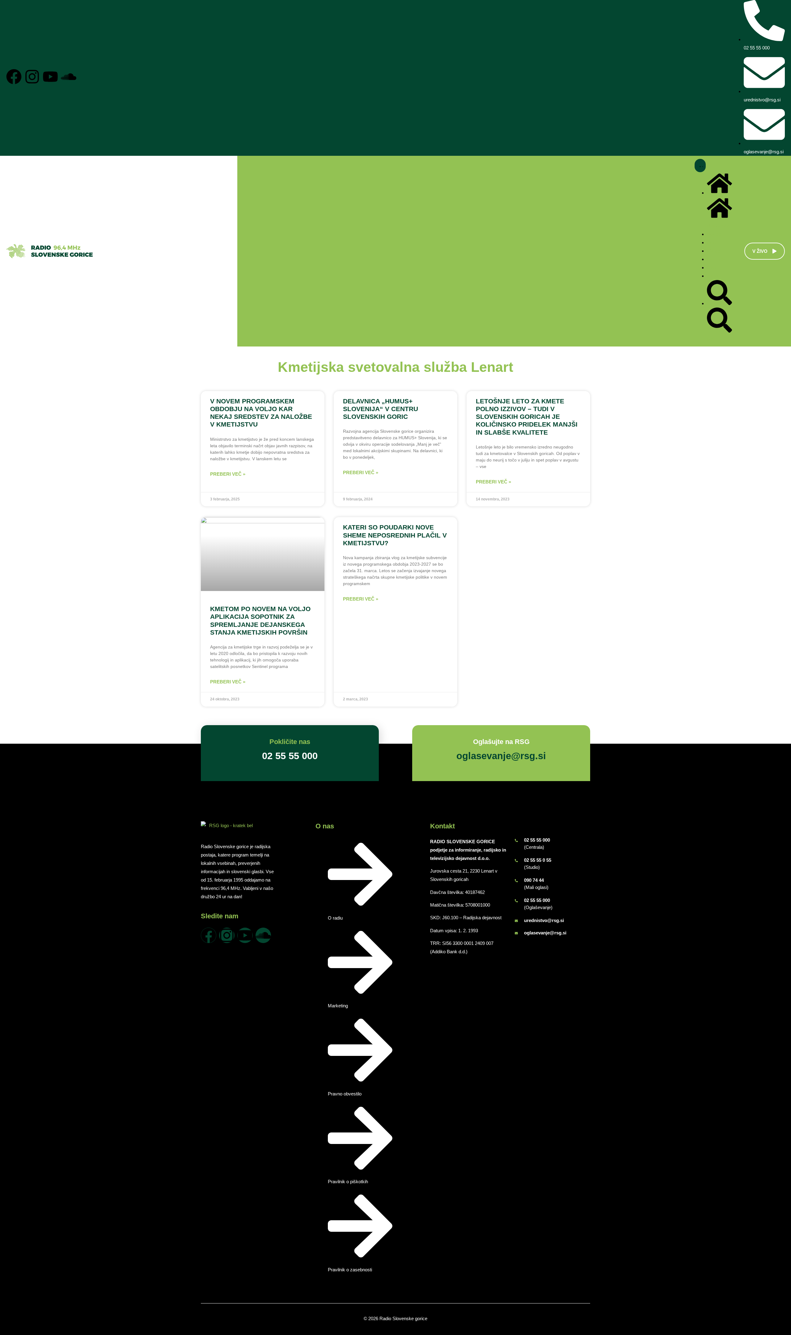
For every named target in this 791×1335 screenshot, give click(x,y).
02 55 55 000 (537, 840)
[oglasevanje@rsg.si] (516, 933)
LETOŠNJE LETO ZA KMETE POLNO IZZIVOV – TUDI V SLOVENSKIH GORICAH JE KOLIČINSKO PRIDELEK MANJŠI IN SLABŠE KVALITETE (526, 417)
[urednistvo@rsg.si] (516, 921)
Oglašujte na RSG (501, 742)
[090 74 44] (516, 881)
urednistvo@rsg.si (544, 920)
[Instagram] (32, 76)
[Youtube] (50, 76)
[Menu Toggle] (700, 165)
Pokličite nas (289, 742)
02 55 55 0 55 (537, 860)
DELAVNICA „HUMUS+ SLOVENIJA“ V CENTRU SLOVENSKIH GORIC (380, 409)
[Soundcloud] (68, 76)
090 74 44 (534, 880)
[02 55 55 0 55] (516, 860)
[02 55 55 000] (516, 840)
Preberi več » (227, 474)
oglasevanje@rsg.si (545, 932)
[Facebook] (14, 76)
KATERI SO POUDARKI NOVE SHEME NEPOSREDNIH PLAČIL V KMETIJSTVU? (395, 535)
